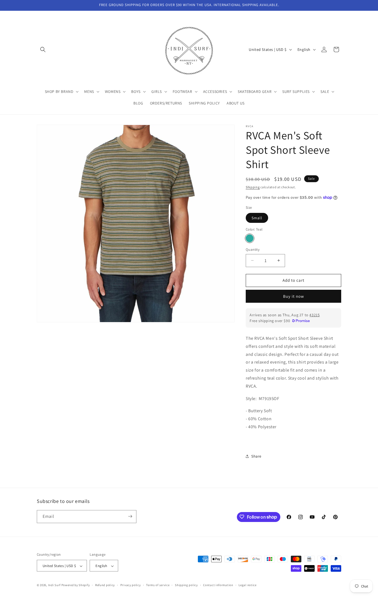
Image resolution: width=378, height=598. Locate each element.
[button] (43, 49)
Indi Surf (54, 585)
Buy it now (293, 296)
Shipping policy (186, 585)
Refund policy (105, 585)
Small (257, 217)
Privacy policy (130, 585)
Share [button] (256, 456)
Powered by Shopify (75, 585)
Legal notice (247, 585)
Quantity (253, 249)
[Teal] (249, 238)
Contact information (218, 585)
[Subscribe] (130, 516)
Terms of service (157, 585)
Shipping (253, 187)
